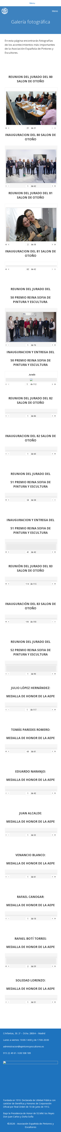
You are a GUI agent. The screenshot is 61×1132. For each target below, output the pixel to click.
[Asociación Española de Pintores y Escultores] (5, 11)
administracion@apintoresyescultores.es (23, 1046)
